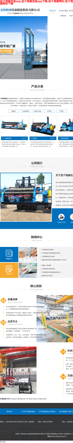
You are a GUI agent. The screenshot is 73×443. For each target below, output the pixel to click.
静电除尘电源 (42, 399)
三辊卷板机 (25, 111)
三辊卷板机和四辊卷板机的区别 (51, 272)
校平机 (49, 111)
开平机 (61, 111)
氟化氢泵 (14, 399)
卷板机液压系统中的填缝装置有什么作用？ (54, 260)
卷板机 (13, 111)
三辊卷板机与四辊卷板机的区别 (51, 253)
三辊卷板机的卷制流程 (48, 269)
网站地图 (2, 442)
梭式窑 (30, 399)
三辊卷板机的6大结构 (48, 256)
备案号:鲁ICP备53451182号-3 (58, 436)
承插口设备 (37, 111)
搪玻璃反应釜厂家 (22, 399)
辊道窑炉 (35, 399)
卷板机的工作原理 (47, 275)
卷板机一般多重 (46, 265)
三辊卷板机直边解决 (48, 249)
